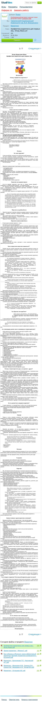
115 (38, 654)
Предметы (12, 7)
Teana (18, 14)
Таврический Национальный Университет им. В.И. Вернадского (24, 22)
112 (38, 650)
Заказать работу (21, 10)
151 (38, 670)
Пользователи (26, 7)
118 (38, 665)
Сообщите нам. (26, 18)
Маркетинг (15, 26)
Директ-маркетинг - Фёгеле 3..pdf (15, 650)
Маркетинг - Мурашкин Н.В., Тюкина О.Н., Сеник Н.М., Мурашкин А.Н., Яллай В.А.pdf (19, 666)
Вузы (4, 7)
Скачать (17, 40)
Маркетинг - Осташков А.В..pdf (14, 670)
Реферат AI (7, 10)
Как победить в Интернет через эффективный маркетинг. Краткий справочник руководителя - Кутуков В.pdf (20, 655)
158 (38, 660)
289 (38, 646)
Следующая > (34, 48)
